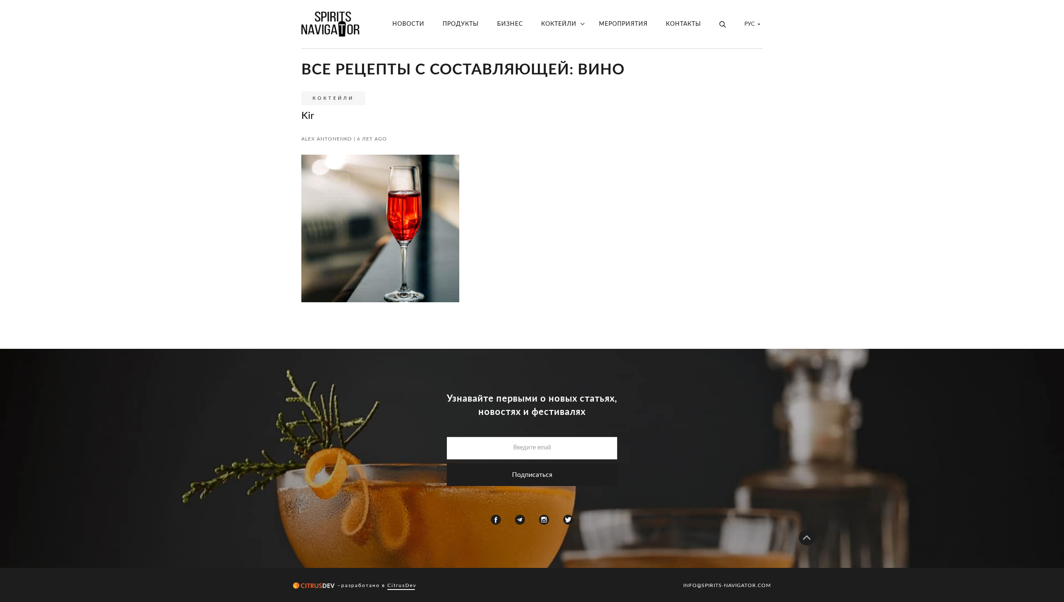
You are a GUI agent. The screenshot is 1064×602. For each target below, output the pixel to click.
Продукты (461, 24)
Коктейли (558, 24)
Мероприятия (623, 24)
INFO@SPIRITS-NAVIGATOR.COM (727, 585)
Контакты (683, 24)
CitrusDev (401, 585)
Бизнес (510, 24)
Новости (408, 24)
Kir (307, 116)
